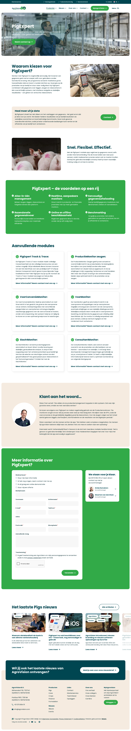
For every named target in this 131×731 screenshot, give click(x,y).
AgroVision (93, 616)
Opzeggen (71, 699)
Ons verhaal (90, 690)
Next (119, 624)
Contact (83, 8)
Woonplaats (52, 525)
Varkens (18, 616)
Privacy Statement (65, 719)
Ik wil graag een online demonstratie (31, 484)
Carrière (88, 699)
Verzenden (69, 573)
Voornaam (19, 499)
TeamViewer (72, 696)
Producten (50, 8)
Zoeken (110, 2)
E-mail (18, 508)
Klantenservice (16, 2)
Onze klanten (90, 696)
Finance (52, 699)
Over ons (72, 8)
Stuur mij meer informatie (27, 478)
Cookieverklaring (79, 719)
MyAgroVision (99, 8)
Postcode (19, 525)
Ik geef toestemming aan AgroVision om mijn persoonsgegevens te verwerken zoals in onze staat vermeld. (47, 556)
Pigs (50, 690)
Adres (18, 517)
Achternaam (52, 499)
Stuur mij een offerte (25, 487)
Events (51, 711)
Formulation (105, 616)
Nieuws (61, 8)
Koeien (91, 620)
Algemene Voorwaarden (50, 719)
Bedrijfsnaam (20, 491)
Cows (51, 693)
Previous (12, 624)
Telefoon (51, 508)
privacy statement (34, 558)
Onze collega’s (90, 693)
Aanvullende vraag (22, 534)
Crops (51, 696)
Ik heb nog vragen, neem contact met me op (35, 481)
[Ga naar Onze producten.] (12, 15)
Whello (104, 719)
